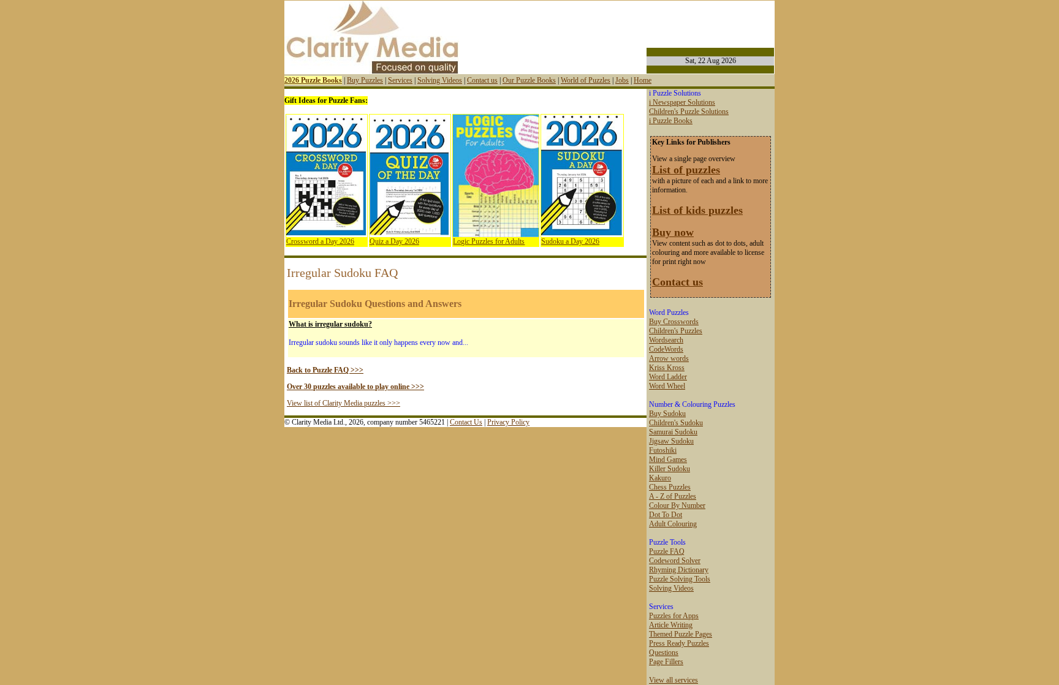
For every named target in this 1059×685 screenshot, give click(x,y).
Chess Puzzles (670, 487)
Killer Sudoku (669, 468)
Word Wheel (667, 386)
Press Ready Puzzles (679, 643)
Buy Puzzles (365, 80)
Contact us (482, 80)
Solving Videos (439, 80)
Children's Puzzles (675, 331)
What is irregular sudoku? (330, 324)
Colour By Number (677, 505)
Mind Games (668, 459)
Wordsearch (666, 340)
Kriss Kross (667, 367)
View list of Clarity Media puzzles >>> (343, 403)
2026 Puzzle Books (313, 80)
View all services (673, 680)
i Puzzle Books (671, 120)
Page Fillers (666, 661)
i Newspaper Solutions (682, 102)
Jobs (622, 80)
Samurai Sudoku (673, 432)
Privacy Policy (508, 422)
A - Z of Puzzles (672, 496)
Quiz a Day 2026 (394, 241)
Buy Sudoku (667, 413)
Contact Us (466, 422)
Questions (663, 652)
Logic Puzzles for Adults (489, 241)
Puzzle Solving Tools (679, 579)
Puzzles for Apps (674, 615)
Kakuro (660, 478)
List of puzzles (686, 170)
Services (400, 80)
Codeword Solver (674, 560)
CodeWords (666, 349)
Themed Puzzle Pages (680, 634)
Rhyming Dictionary (678, 570)
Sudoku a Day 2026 (570, 241)
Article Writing (671, 625)
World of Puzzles (585, 80)
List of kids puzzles (697, 210)
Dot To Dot (665, 514)
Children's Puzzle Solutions (689, 111)
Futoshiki (663, 450)
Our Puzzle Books (529, 80)
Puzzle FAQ (667, 551)
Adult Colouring (673, 524)
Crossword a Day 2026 (320, 241)
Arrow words (669, 358)
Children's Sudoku (676, 422)
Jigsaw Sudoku (671, 441)
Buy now (673, 232)
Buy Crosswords (674, 321)
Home (642, 80)
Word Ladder (668, 377)
